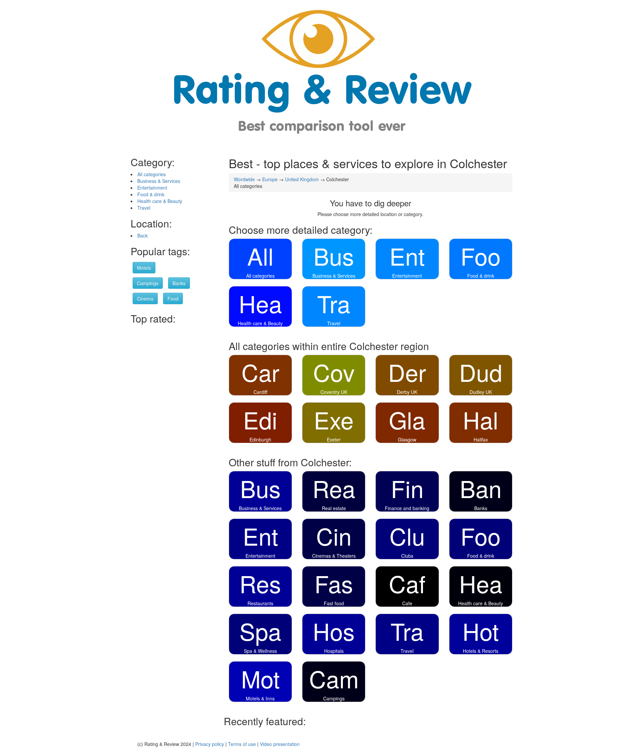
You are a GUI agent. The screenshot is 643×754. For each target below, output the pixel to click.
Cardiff (260, 392)
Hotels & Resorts (480, 650)
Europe (270, 179)
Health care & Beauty (159, 201)
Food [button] (172, 298)
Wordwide (244, 179)
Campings (334, 698)
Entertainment (152, 187)
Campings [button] (147, 283)
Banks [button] (179, 283)
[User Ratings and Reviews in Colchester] (321, 75)
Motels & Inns (260, 698)
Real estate (334, 508)
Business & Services (158, 181)
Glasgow (407, 439)
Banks (480, 508)
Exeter (334, 439)
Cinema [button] (145, 298)
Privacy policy (209, 744)
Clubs (407, 555)
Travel (143, 207)
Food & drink (150, 194)
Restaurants (260, 603)
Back (142, 235)
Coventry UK (333, 392)
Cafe (407, 603)
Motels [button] (144, 267)
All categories (151, 174)
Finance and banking (407, 508)
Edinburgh (260, 439)
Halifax (481, 439)
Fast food (334, 603)
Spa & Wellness (260, 650)
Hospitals (334, 650)
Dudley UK (481, 392)
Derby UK (407, 392)
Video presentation (280, 744)
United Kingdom (302, 179)
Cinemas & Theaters (334, 555)
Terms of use (242, 744)
